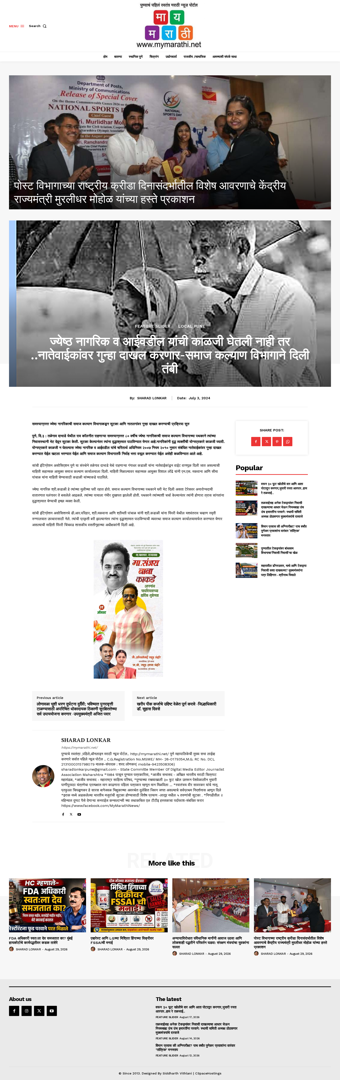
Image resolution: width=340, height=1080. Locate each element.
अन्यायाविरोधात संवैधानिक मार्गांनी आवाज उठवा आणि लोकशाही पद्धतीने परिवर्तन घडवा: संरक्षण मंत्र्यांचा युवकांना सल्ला (210, 942)
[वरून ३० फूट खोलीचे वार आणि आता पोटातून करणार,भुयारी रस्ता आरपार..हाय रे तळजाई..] (246, 488)
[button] (38, 26)
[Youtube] (79, 813)
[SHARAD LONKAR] (43, 776)
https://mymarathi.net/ (79, 747)
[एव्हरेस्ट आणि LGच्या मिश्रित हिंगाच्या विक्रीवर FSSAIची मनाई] (129, 905)
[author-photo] (12, 949)
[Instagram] (27, 1011)
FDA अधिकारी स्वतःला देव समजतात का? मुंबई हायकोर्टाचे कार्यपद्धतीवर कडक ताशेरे (40, 940)
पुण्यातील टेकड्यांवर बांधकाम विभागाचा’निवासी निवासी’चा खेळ (279, 550)
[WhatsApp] (287, 441)
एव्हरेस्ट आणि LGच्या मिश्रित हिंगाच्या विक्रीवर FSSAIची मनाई (122, 940)
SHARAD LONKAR (152, 398)
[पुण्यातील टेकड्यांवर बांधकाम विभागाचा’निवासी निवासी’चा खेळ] (246, 550)
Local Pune (191, 326)
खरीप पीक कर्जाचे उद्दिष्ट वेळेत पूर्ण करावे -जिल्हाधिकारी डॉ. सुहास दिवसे (176, 706)
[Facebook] (63, 813)
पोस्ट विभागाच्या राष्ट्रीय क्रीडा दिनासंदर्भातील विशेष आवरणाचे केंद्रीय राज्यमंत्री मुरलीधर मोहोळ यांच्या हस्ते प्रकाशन (290, 942)
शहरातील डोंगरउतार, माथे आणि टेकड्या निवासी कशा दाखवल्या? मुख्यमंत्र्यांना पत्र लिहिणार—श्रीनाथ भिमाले (283, 570)
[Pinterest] (277, 441)
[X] (71, 813)
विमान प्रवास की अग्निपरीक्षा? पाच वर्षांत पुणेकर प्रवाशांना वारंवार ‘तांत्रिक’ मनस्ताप (284, 530)
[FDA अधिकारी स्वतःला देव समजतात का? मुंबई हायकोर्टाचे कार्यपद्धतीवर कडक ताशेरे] (170, 142)
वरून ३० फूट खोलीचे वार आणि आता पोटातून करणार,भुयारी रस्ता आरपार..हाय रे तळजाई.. (284, 488)
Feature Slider (152, 326)
